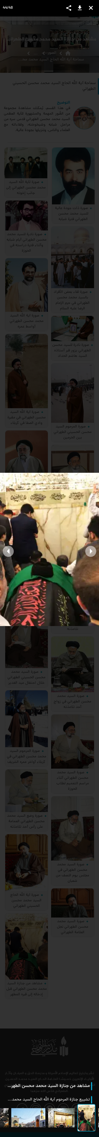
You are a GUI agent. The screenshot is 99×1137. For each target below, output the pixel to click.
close (91, 8)
